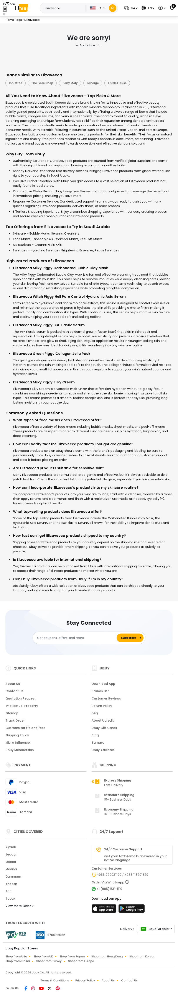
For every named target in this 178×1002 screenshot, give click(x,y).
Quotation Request (20, 698)
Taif (8, 891)
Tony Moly (70, 83)
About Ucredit (103, 720)
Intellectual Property (21, 706)
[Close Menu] (5, 9)
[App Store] (105, 909)
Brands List (100, 691)
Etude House (117, 83)
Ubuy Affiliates (103, 750)
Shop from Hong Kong (107, 956)
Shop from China (17, 961)
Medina (11, 869)
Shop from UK (43, 956)
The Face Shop (42, 83)
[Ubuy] (21, 8)
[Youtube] (41, 989)
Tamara (98, 742)
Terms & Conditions (54, 980)
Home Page (13, 20)
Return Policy (102, 706)
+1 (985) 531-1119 (109, 889)
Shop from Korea (141, 956)
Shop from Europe (81, 961)
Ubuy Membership (19, 750)
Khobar (11, 884)
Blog (95, 735)
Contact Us (14, 691)
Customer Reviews (106, 698)
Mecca (10, 862)
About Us (12, 684)
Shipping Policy (17, 735)
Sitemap (11, 713)
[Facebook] (26, 989)
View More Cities (18, 906)
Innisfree (15, 83)
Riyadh (10, 847)
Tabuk (10, 898)
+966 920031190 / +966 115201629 (122, 875)
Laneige (93, 83)
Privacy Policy (85, 980)
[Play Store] (132, 909)
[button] (130, 8)
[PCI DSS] (15, 935)
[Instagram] (33, 989)
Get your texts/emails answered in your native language (135, 858)
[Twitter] (50, 989)
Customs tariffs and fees (25, 728)
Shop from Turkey (49, 961)
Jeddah (11, 854)
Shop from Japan (72, 956)
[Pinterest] (57, 989)
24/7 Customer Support (123, 849)
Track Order (15, 720)
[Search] (112, 8)
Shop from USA (16, 956)
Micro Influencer (18, 742)
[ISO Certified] (48, 935)
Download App (103, 684)
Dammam (13, 876)
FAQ (95, 713)
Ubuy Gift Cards (104, 728)
